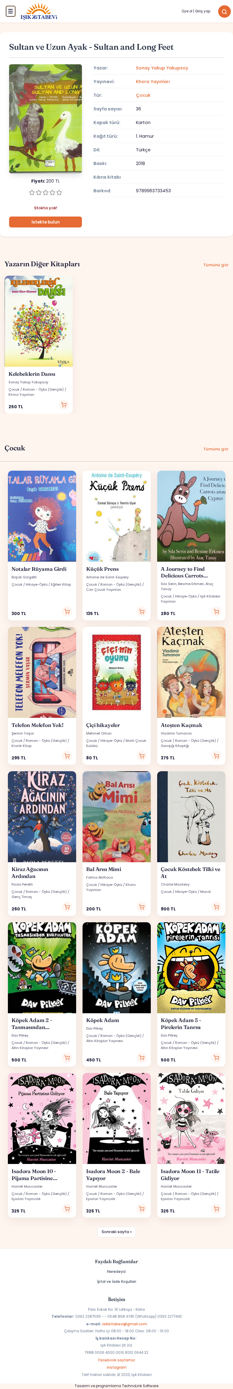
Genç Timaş (22, 896)
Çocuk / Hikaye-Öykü (30, 584)
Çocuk (143, 95)
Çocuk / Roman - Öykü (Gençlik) (36, 389)
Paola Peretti (22, 884)
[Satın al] (64, 405)
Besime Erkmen (191, 583)
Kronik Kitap (22, 745)
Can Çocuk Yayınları (103, 589)
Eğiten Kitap (61, 584)
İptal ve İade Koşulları (116, 1281)
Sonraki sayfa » (117, 1231)
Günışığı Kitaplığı (175, 745)
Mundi (205, 891)
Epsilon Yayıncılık (26, 1198)
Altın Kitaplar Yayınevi (30, 1047)
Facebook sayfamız (116, 1360)
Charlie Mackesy (175, 884)
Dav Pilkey (20, 1035)
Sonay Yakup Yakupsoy (162, 68)
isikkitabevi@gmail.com (124, 1324)
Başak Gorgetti (24, 577)
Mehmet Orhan (99, 733)
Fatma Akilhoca (99, 877)
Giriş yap (202, 11)
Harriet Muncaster (27, 1186)
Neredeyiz (116, 1271)
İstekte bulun (46, 222)
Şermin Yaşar (23, 733)
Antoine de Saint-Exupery (107, 577)
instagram (117, 1367)
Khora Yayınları (153, 82)
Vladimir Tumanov (176, 733)
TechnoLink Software (140, 1386)
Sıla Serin (169, 583)
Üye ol (187, 11)
